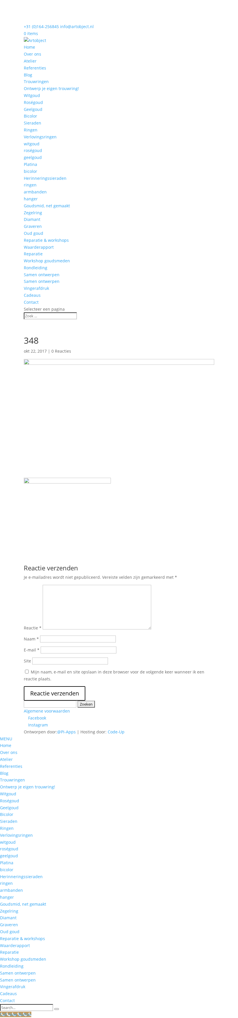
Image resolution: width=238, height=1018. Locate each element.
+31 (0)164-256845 (41, 26)
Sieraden (32, 123)
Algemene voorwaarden (47, 711)
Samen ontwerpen (41, 274)
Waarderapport (39, 247)
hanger (31, 199)
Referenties (35, 68)
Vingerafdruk (36, 288)
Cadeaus (32, 295)
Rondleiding (35, 267)
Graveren (33, 226)
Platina (30, 164)
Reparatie (33, 254)
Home (29, 47)
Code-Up (116, 732)
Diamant (32, 219)
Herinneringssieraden (45, 178)
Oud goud (33, 233)
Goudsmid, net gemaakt (47, 205)
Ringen (30, 130)
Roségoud (33, 102)
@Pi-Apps (66, 732)
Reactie (33, 628)
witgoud (31, 144)
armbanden (35, 192)
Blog (28, 75)
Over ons (32, 54)
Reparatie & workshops (46, 240)
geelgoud (33, 157)
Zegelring (33, 212)
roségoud (33, 150)
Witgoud (32, 95)
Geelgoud (33, 109)
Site (27, 661)
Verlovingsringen (40, 137)
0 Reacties (61, 351)
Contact (31, 302)
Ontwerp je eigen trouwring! (51, 88)
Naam (31, 639)
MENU (6, 738)
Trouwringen (36, 81)
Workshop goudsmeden (47, 260)
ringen (30, 185)
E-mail (31, 650)
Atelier (30, 61)
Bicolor (30, 116)
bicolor (30, 171)
